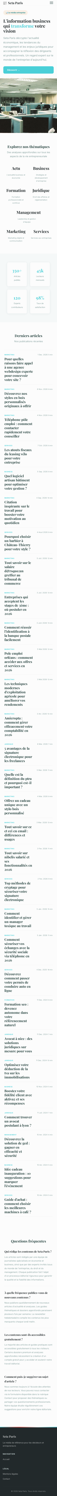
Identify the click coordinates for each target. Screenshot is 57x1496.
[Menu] (51, 3)
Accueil (6, 1459)
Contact (6, 1479)
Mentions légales (10, 1474)
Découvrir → (13, 70)
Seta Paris (13, 3)
